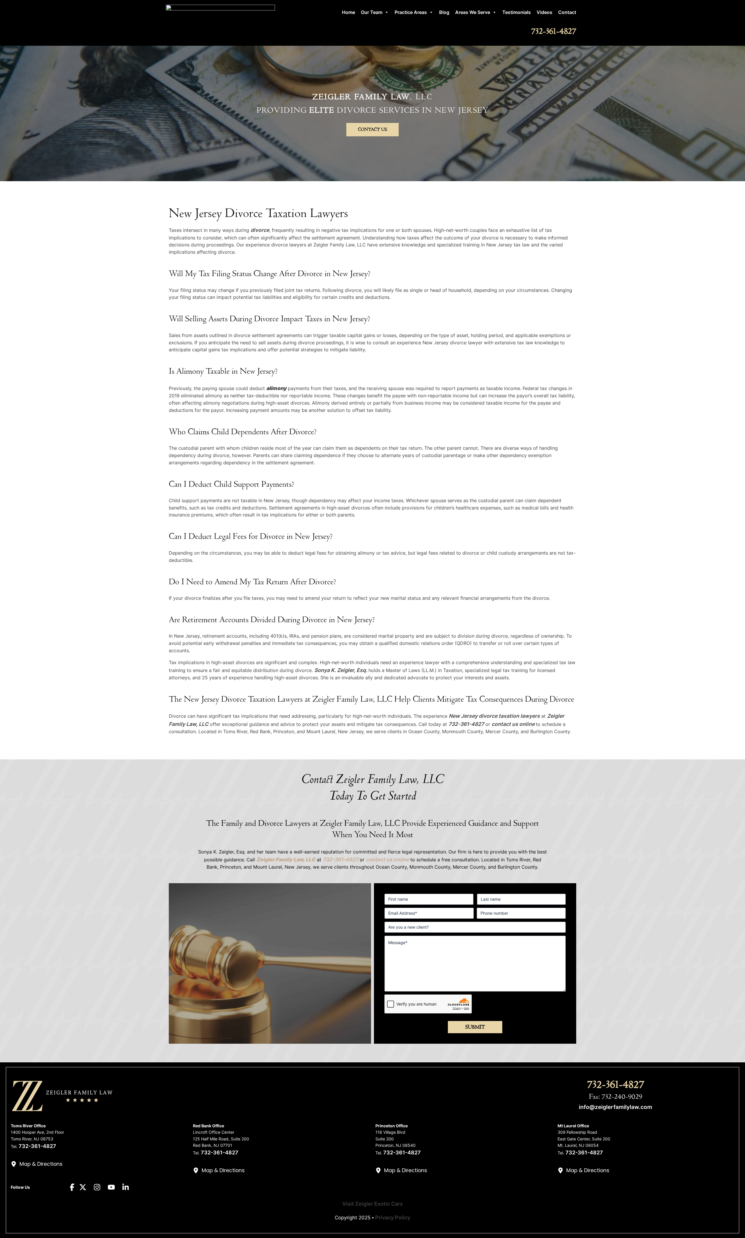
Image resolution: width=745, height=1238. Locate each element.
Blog (444, 12)
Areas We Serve (472, 12)
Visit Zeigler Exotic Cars (372, 1204)
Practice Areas (411, 12)
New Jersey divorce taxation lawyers (494, 716)
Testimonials (516, 12)
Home (348, 12)
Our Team (371, 12)
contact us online (513, 724)
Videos (544, 12)
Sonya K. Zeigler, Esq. (341, 670)
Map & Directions (41, 1164)
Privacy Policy (392, 1217)
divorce (260, 230)
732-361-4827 (553, 31)
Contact (567, 12)
